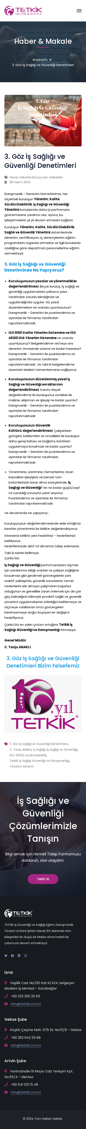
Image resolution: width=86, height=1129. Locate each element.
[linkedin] (19, 956)
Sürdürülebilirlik (35, 755)
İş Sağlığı (39, 749)
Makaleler (56, 177)
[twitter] (5, 956)
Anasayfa (40, 59)
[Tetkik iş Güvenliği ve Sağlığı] (23, 10)
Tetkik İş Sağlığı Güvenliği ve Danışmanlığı (39, 761)
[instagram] (25, 956)
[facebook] (12, 956)
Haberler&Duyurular (33, 177)
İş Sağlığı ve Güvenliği (62, 749)
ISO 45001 (17, 755)
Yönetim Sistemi (22, 766)
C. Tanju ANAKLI (21, 749)
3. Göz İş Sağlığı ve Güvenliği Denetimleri (39, 744)
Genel (13, 177)
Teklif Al (43, 879)
